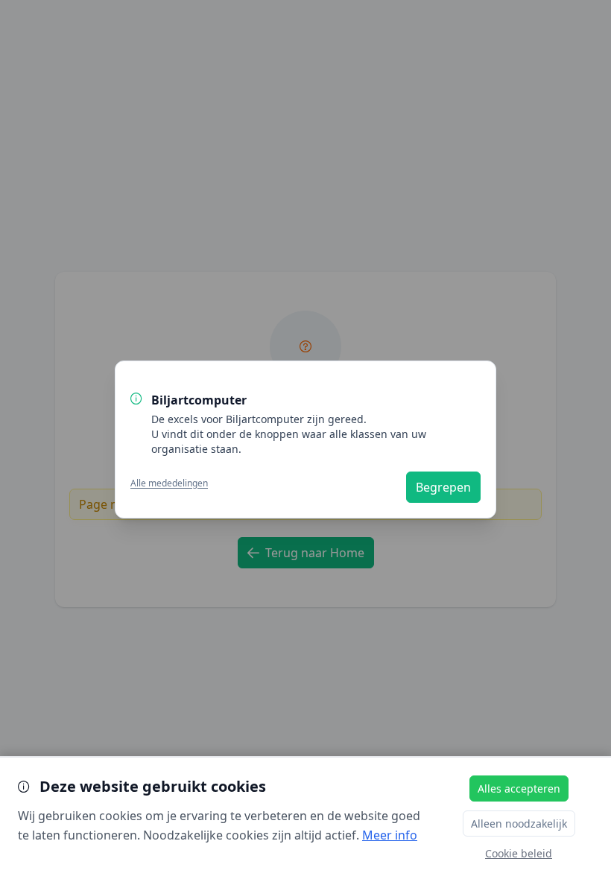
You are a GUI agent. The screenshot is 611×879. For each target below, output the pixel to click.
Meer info (389, 835)
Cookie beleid (518, 853)
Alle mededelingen (169, 483)
